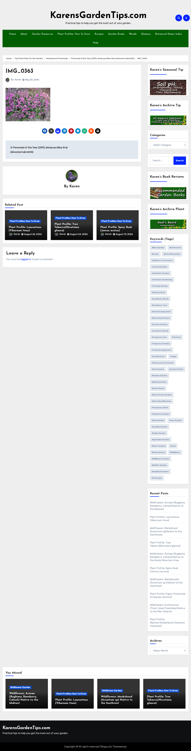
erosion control (159, 324)
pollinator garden (160, 414)
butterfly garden (172, 254)
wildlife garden (159, 465)
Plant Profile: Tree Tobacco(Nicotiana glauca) (66, 227)
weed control (158, 452)
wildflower (175, 452)
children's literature (162, 260)
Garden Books (116, 34)
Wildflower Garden (20, 687)
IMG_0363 (19, 71)
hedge (173, 356)
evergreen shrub (160, 331)
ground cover (158, 356)
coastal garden (159, 267)
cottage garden (160, 286)
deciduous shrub (160, 299)
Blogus (105, 746)
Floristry (176, 337)
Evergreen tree (159, 337)
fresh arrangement (161, 350)
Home (12, 34)
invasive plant (176, 369)
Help (95, 43)
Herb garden (158, 369)
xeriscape (157, 478)
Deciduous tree (159, 305)
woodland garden (160, 472)
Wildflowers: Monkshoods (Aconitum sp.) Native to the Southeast (166, 582)
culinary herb (158, 292)
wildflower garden (160, 459)
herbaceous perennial (163, 363)
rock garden (158, 420)
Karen (18, 79)
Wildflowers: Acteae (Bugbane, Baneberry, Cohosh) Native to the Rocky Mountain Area (167, 557)
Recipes (99, 34)
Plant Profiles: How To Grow (73, 34)
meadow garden (159, 376)
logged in (26, 259)
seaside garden (159, 427)
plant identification (161, 401)
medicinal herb (159, 382)
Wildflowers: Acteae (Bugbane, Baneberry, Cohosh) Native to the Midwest (167, 506)
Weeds (133, 34)
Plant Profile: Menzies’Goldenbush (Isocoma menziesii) (167, 622)
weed (172, 446)
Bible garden (158, 248)
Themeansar (119, 746)
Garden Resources (42, 34)
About (23, 34)
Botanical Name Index (168, 34)
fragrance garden (161, 344)
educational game (161, 318)
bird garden (175, 248)
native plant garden (162, 395)
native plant (158, 388)
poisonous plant (160, 408)
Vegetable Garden (160, 440)
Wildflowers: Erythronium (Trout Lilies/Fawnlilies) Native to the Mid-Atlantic (167, 608)
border (155, 254)
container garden (160, 273)
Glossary (146, 34)
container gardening (162, 280)
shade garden (158, 433)
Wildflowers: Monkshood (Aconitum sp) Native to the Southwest (166, 531)
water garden (158, 446)
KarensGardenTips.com (98, 15)
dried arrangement (161, 312)
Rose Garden (175, 420)
